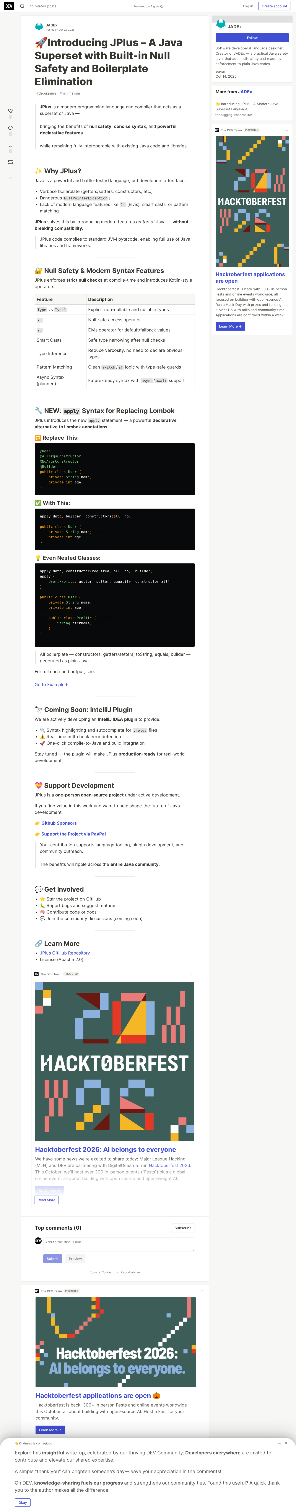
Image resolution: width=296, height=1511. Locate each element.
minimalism (70, 93)
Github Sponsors (59, 823)
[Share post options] (10, 178)
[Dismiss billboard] (286, 1443)
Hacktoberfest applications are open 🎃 (98, 1395)
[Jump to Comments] (10, 130)
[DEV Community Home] (8, 6)
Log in (248, 6)
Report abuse (130, 1272)
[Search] (22, 6)
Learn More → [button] (50, 1430)
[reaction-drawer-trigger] (10, 113)
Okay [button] (22, 1502)
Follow (252, 38)
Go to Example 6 (51, 684)
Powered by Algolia (146, 6)
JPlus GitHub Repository (65, 953)
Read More (46, 1200)
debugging (46, 93)
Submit (53, 1258)
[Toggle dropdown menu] (191, 974)
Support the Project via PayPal (73, 834)
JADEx (51, 25)
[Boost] (10, 162)
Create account (274, 6)
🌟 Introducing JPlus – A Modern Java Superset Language (246, 109)
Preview (75, 1258)
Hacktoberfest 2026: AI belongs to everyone (105, 1149)
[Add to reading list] (10, 147)
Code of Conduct (101, 1272)
